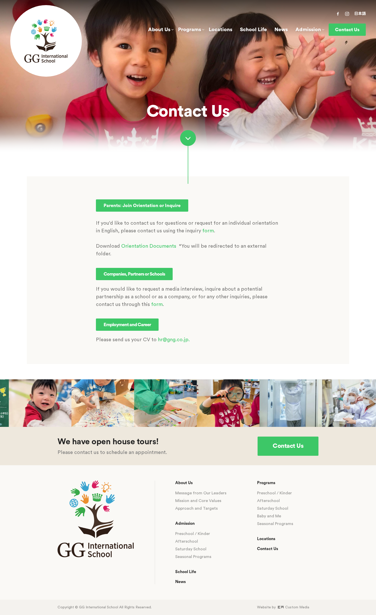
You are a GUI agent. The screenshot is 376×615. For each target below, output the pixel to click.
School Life (253, 29)
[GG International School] (46, 41)
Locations (220, 29)
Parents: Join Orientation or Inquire (142, 205)
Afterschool (186, 541)
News (281, 29)
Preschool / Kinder (192, 534)
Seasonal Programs (193, 557)
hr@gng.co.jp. (174, 339)
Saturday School (190, 549)
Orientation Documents (148, 246)
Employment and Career (127, 324)
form (208, 230)
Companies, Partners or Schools (134, 274)
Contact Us (347, 29)
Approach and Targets (196, 508)
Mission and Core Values (198, 501)
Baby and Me (269, 516)
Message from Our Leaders (200, 493)
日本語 (360, 14)
